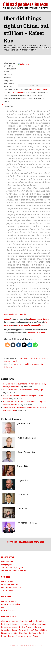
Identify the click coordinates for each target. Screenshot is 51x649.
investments (45, 48)
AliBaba (4, 621)
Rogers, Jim (22, 480)
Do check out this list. (36, 333)
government (14, 627)
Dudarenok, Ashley (26, 438)
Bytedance (14, 624)
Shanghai (23, 633)
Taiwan (11, 636)
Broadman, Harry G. (27, 523)
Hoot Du (23, 645)
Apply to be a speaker (10, 604)
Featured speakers (9, 610)
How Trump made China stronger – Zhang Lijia (23, 390)
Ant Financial (22, 621)
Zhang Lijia (22, 466)
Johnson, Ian (23, 423)
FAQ (2, 607)
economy (42, 624)
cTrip (34, 624)
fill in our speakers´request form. (30, 325)
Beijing (32, 621)
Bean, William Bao (26, 452)
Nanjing (22, 630)
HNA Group (26, 627)
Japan (14, 630)
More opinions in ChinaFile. (15, 314)
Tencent (19, 636)
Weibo (35, 636)
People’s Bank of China (37, 630)
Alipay (12, 621)
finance (4, 627)
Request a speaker (9, 601)
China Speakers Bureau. (39, 319)
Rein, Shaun (23, 494)
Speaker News (9, 50)
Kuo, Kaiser (22, 508)
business (16, 48)
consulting (25, 48)
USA (17, 50)
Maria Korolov (7, 581)
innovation (35, 48)
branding (8, 48)
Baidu (44, 46)
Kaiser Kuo (33, 50)
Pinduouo (5, 633)
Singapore (33, 633)
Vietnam (27, 636)
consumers (26, 624)
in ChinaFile (17, 92)
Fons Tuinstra (7, 562)
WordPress (38, 645)
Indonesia (37, 627)
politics (14, 633)
